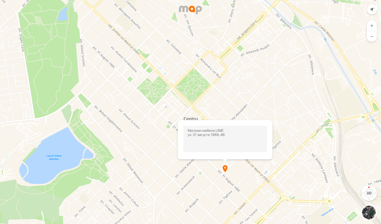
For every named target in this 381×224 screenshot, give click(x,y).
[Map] (190, 112)
